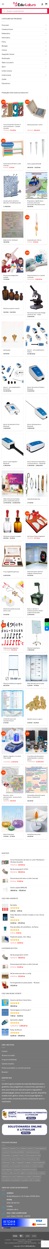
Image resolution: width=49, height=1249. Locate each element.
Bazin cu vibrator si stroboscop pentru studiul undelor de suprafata (35, 610)
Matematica (6, 33)
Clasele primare (7, 29)
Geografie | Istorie (8, 54)
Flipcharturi (6, 83)
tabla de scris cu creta (8, 1176)
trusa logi (24, 1180)
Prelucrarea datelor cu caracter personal (16, 1068)
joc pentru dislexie (15, 1159)
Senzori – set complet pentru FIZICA (35, 351)
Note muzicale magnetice (10, 648)
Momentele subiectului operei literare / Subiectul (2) (36, 796)
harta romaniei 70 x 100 (33, 1155)
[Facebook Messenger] (47, 628)
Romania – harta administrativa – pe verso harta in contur (12, 797)
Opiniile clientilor (8, 1064)
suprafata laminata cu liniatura (36, 1173)
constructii (5, 1152)
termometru (36, 1176)
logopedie (20, 1162)
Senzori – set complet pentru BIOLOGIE (11, 388)
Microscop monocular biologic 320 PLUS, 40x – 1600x (36, 313)
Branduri (5, 1072)
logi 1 (13, 1162)
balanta (23, 1148)
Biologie (5, 46)
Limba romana (7, 71)
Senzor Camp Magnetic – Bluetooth (10, 462)
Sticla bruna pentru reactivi (11, 308)
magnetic (28, 1162)
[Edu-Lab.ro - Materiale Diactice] (24, 4)
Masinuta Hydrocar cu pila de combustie (36, 276)
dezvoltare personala (32, 1152)
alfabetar (5, 1148)
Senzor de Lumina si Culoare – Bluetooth (36, 388)
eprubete (15, 1155)
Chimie (4, 50)
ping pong (17, 1169)
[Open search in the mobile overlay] (24, 11)
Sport (4, 67)
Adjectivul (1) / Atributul (10, 240)
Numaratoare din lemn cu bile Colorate (12, 164)
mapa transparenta (38, 1162)
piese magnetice (7, 1169)
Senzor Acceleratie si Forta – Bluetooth (11, 425)
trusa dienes (6, 1180)
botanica (30, 1148)
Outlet (4, 79)
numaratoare (26, 1166)
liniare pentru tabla (33, 1159)
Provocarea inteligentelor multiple (10, 276)
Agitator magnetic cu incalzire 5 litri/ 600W (12, 757)
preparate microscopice (29, 1169)
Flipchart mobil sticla (33, 648)
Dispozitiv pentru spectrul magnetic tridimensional (35, 572)
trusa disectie (15, 1180)
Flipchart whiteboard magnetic (12, 683)
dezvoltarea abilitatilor (17, 1152)
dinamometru (6, 1155)
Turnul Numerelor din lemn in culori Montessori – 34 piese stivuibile (12, 126)
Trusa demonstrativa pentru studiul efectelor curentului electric (35, 758)
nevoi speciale (15, 1166)
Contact (4, 1051)
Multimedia (6, 58)
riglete (22, 1173)
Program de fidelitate (9, 1060)
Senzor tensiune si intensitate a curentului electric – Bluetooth (36, 462)
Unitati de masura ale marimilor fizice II (9, 720)
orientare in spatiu (37, 1166)
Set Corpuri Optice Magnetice (36, 536)
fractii (22, 1155)
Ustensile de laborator (33, 499)
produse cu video (7, 1173)
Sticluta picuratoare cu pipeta (12, 536)
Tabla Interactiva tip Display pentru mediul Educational (11, 500)
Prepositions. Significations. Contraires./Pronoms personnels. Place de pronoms (36, 202)
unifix (30, 1180)
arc (18, 1148)
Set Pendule (6, 350)
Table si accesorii (8, 62)
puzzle (17, 1173)
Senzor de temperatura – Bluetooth (34, 425)
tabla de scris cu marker (24, 1176)
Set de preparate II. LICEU (35, 125)
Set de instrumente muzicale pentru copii (11, 610)
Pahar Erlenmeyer (8, 834)
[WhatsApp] (47, 624)
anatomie (12, 1148)
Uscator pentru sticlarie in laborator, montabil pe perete (12, 202)
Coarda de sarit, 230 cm (34, 240)
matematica (5, 1166)
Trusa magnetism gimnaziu (11, 572)
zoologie (37, 1180)
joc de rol (5, 1159)
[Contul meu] (42, 4)
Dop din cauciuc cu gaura (34, 719)
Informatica (6, 38)
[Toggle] (46, 25)
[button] (3, 4)
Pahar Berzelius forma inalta (35, 683)
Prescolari (5, 25)
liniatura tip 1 (6, 1162)
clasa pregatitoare (40, 1148)
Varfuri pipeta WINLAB (34, 164)
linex (24, 1159)
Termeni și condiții (8, 1055)
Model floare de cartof (33, 834)
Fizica (4, 42)
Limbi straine (6, 75)
